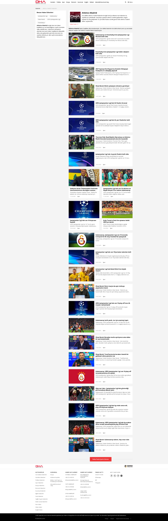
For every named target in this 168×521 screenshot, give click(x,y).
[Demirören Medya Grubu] (129, 466)
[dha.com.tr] (41, 466)
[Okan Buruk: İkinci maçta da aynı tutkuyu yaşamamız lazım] (81, 291)
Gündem (52, 2)
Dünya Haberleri (39, 485)
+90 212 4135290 (84, 484)
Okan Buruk (41, 19)
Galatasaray (53, 16)
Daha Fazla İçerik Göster (100, 459)
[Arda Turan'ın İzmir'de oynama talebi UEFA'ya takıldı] (117, 209)
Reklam (92, 2)
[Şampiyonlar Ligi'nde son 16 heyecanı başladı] (84, 209)
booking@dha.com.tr (85, 495)
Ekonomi (73, 2)
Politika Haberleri (40, 480)
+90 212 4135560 (69, 486)
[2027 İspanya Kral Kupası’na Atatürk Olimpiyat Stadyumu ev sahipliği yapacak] (81, 74)
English (86, 2)
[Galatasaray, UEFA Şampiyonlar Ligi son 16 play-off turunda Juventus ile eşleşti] (81, 376)
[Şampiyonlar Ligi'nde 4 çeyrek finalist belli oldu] (81, 159)
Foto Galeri (38, 504)
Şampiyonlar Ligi (42, 16)
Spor (63, 2)
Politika (59, 2)
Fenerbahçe (41, 22)
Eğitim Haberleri (39, 493)
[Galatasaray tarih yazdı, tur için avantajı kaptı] (81, 325)
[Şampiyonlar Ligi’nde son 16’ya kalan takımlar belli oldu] (81, 257)
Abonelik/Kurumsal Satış (102, 2)
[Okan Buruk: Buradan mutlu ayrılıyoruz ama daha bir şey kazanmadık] (81, 342)
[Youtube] (121, 476)
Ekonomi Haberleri (40, 488)
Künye (52, 474)
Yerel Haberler (39, 496)
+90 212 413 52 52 (84, 497)
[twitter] (115, 476)
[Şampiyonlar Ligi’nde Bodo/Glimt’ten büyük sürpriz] (81, 274)
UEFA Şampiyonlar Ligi (53, 19)
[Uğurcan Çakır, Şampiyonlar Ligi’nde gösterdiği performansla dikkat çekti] (81, 393)
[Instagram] (118, 476)
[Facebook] (111, 476)
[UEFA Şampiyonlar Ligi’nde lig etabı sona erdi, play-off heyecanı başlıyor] (81, 410)
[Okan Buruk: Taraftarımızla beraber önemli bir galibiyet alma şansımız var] (81, 359)
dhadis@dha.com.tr (85, 487)
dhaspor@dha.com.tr (71, 499)
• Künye (106, 518)
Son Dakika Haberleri (41, 474)
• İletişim (112, 518)
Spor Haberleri (39, 482)
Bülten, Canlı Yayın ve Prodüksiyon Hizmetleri (56, 480)
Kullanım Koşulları (55, 477)
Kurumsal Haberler (40, 491)
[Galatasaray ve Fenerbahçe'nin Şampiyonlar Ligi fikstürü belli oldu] (81, 40)
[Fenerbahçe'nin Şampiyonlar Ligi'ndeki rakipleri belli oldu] (81, 57)
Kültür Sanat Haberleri (41, 501)
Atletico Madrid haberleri (50, 8)
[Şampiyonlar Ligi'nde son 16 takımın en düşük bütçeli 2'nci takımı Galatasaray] (117, 177)
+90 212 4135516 (69, 496)
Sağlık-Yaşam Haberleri (41, 499)
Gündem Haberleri (40, 477)
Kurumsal (80, 2)
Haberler (37, 8)
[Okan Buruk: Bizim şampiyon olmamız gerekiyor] (81, 91)
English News (38, 510)
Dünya (68, 2)
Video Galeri (38, 507)
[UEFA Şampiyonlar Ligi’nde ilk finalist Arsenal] (81, 108)
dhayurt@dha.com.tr (70, 489)
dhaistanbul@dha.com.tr (71, 480)
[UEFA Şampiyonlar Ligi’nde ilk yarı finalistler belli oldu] (81, 125)
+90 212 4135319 (69, 477)
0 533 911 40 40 (99, 474)
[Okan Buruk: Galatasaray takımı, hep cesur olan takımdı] (81, 444)
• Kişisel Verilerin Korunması (122, 518)
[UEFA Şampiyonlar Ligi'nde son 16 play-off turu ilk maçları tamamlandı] (81, 308)
